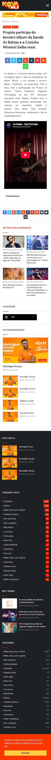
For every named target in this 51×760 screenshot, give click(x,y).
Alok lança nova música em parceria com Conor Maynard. (32, 613)
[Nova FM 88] (10, 5)
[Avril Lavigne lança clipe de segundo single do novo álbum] (9, 628)
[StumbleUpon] (25, 60)
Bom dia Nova (10, 519)
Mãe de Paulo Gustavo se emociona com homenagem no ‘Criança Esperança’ (37, 259)
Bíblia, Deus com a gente (14, 558)
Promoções (9, 536)
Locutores (8, 532)
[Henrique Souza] (10, 417)
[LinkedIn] (19, 60)
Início (6, 21)
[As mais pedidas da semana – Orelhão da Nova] (9, 603)
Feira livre (8, 540)
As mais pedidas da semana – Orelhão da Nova (31, 601)
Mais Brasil (8, 527)
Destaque (15, 21)
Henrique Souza (12, 366)
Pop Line (7, 553)
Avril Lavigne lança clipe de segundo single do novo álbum (32, 625)
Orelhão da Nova (11, 514)
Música (15, 27)
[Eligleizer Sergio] (10, 405)
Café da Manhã (10, 545)
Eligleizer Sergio (27, 401)
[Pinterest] (37, 60)
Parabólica (8, 549)
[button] (9, 746)
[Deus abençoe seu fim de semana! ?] (13, 274)
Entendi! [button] (26, 753)
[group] (25, 14)
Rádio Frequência (11, 579)
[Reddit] (43, 60)
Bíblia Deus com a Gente (14, 510)
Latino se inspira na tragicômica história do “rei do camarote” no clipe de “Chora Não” (13, 257)
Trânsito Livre (10, 566)
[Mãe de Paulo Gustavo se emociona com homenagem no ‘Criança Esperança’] (37, 243)
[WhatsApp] (25, 66)
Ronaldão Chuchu (27, 376)
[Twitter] (13, 60)
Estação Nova (10, 571)
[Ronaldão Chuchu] (10, 380)
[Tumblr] (31, 60)
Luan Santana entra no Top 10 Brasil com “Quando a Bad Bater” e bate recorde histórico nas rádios (37, 290)
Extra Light (8, 575)
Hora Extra (8, 562)
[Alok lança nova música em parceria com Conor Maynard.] (9, 615)
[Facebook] (7, 60)
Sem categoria (10, 523)
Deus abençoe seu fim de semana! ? (12, 286)
